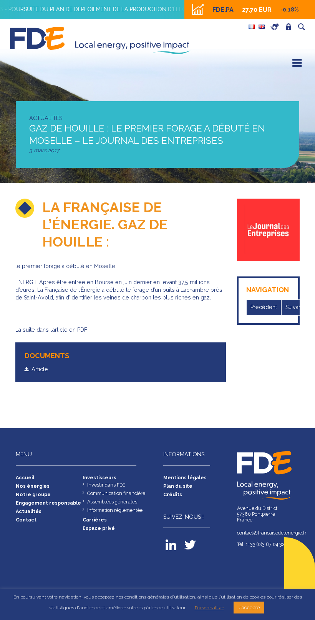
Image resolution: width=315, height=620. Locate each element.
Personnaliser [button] (209, 607)
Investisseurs (99, 477)
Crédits (172, 494)
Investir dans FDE (106, 485)
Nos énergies (33, 486)
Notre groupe (33, 494)
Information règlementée (115, 510)
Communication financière (116, 493)
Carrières (276, 26)
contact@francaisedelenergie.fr (268, 533)
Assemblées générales (112, 502)
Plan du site (177, 486)
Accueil (25, 477)
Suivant (294, 307)
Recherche (303, 26)
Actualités (28, 511)
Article (40, 369)
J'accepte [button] (249, 607)
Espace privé (290, 26)
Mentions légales (185, 477)
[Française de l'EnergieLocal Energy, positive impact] (38, 37)
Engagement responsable (48, 503)
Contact (26, 520)
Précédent (263, 307)
